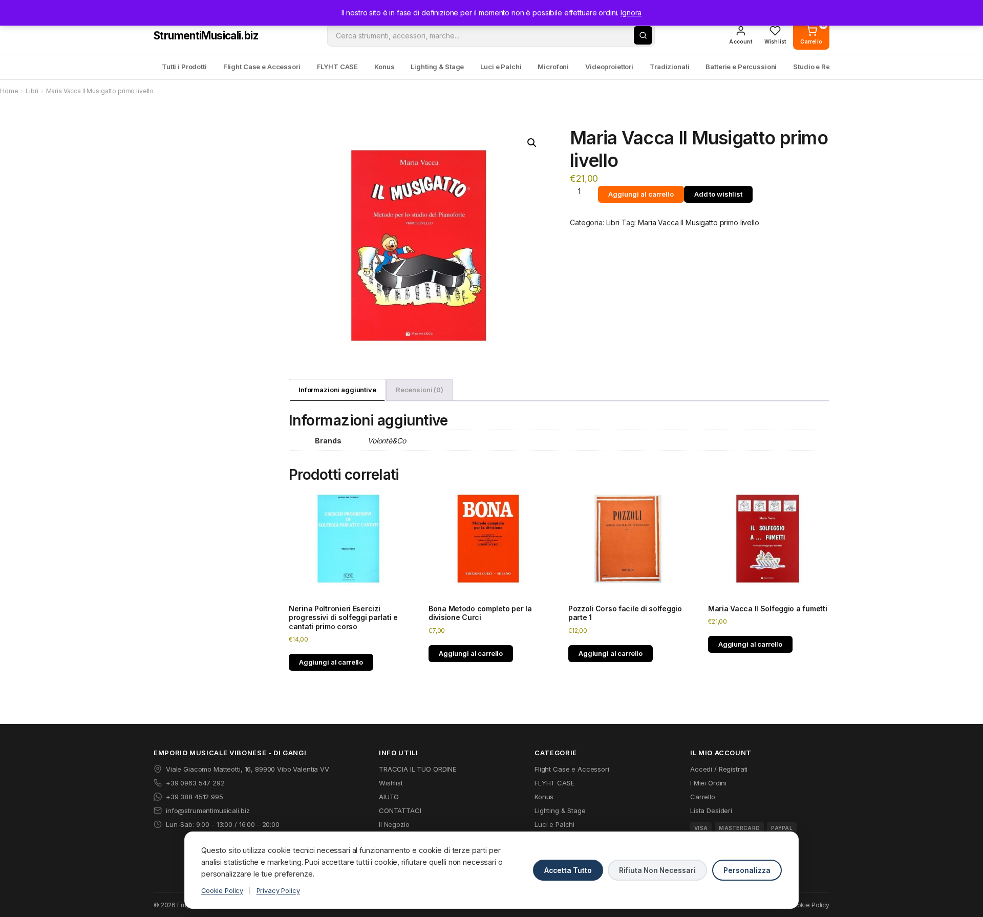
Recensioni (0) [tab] (419, 390)
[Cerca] (643, 35)
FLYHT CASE (337, 66)
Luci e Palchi (500, 66)
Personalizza (747, 870)
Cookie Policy (222, 890)
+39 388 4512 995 (194, 797)
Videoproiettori (609, 66)
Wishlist (391, 783)
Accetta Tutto (568, 870)
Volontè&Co (387, 440)
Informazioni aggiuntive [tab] (337, 390)
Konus (384, 66)
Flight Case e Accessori (262, 66)
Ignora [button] (631, 12)
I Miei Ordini (708, 783)
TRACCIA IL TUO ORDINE (417, 769)
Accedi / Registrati (718, 769)
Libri (32, 91)
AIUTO (389, 797)
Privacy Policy (278, 890)
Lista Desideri (711, 810)
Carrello (702, 797)
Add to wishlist (718, 194)
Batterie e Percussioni (741, 66)
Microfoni (553, 66)
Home (9, 91)
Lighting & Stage (437, 66)
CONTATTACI (400, 810)
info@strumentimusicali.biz (207, 810)
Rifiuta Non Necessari (657, 870)
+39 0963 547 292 (195, 783)
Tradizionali (669, 66)
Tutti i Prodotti (184, 66)
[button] (532, 143)
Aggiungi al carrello (641, 194)
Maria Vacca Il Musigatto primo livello (698, 222)
